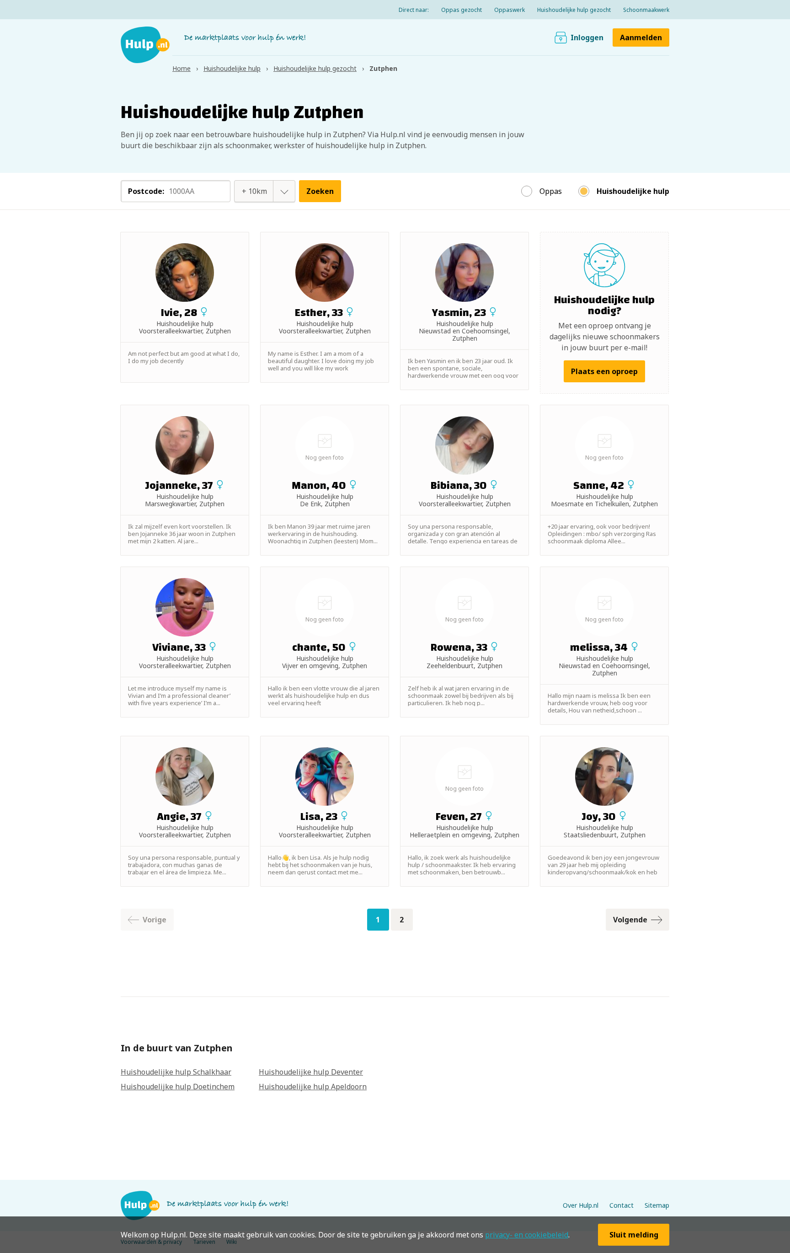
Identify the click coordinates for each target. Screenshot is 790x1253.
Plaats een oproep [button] (604, 371)
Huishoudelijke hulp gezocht (574, 10)
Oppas (550, 191)
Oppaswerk (509, 10)
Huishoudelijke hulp (633, 191)
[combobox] (254, 191)
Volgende (630, 920)
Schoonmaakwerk (646, 10)
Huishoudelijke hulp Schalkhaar (176, 1072)
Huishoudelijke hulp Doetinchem (178, 1087)
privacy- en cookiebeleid (526, 1235)
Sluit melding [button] (633, 1235)
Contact (621, 1205)
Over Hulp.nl (580, 1205)
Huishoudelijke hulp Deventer (311, 1072)
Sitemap (657, 1205)
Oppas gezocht (461, 10)
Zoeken (320, 191)
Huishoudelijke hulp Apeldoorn (313, 1087)
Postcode (146, 191)
